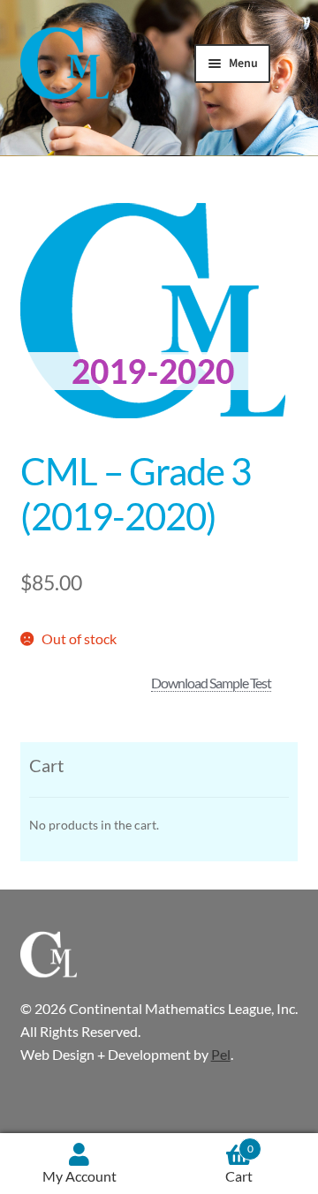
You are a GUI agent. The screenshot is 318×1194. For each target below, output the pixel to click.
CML (64, 65)
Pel (221, 1054)
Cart (239, 1163)
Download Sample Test (211, 682)
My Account (79, 1176)
